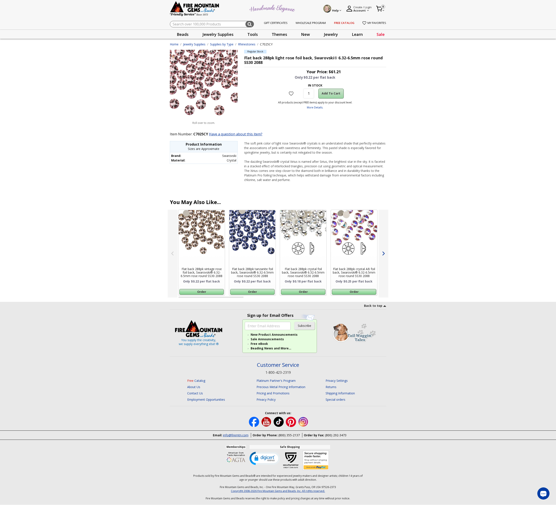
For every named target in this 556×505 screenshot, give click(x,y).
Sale (381, 34)
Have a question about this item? (235, 134)
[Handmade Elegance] (273, 8)
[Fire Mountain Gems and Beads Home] (194, 8)
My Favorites (376, 23)
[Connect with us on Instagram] (303, 421)
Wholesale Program (311, 23)
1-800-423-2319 (278, 372)
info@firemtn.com (235, 435)
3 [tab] (315, 299)
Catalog (196, 381)
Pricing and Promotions (273, 393)
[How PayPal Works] (316, 460)
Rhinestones (246, 44)
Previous (172, 253)
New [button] (305, 34)
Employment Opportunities (206, 399)
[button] (265, 458)
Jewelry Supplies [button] (217, 34)
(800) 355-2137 (289, 435)
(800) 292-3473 (335, 435)
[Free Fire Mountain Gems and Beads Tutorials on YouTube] (266, 421)
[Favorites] (292, 93)
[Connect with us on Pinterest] (291, 421)
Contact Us (195, 393)
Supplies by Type (221, 44)
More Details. (315, 107)
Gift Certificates (276, 23)
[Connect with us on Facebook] (254, 421)
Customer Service (278, 365)
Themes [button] (279, 34)
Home (174, 44)
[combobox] (212, 24)
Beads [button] (183, 34)
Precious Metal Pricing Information (280, 387)
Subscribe (304, 326)
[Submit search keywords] (249, 24)
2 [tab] (248, 299)
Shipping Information (340, 393)
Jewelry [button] (331, 34)
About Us (193, 387)
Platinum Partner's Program (276, 381)
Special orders (335, 399)
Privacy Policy (266, 399)
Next (383, 253)
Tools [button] (252, 34)
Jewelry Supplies (194, 44)
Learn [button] (357, 34)
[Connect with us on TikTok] (279, 421)
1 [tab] (181, 299)
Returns (331, 387)
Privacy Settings (337, 381)
